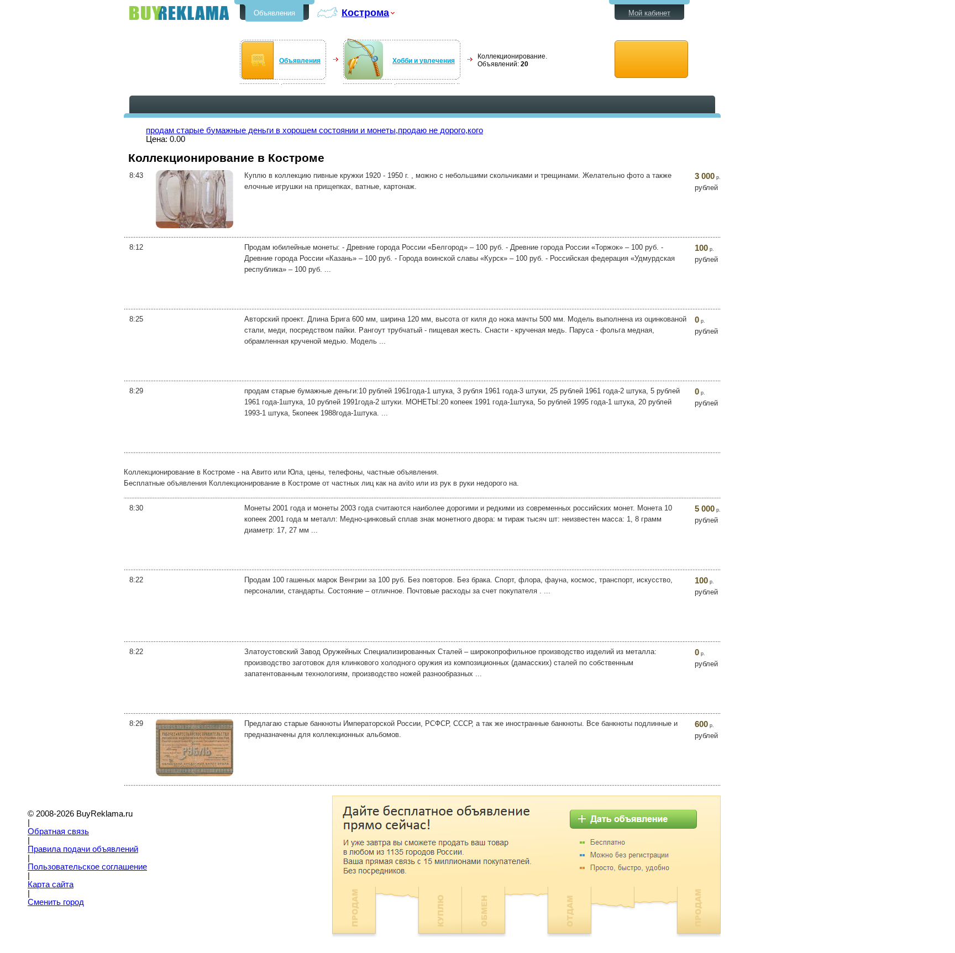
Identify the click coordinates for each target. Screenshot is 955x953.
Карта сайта (51, 884)
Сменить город (56, 902)
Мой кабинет (649, 13)
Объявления (274, 13)
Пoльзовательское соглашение (87, 866)
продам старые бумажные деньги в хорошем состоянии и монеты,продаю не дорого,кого (314, 130)
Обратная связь (58, 831)
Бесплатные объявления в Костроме (179, 13)
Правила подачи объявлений (83, 849)
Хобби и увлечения (423, 61)
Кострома (365, 12)
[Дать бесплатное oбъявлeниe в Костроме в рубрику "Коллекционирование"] (651, 59)
